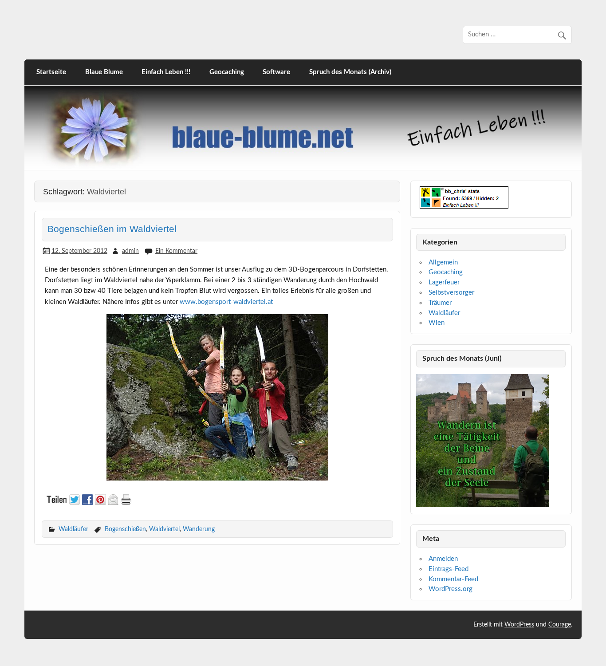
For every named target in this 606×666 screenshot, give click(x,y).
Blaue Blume (104, 72)
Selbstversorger (451, 292)
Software (276, 72)
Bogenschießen (125, 529)
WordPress (519, 625)
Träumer (440, 303)
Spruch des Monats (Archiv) (350, 72)
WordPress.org (450, 589)
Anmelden (443, 559)
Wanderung (199, 529)
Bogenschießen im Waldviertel (112, 229)
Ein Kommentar (176, 251)
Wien (437, 322)
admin (130, 251)
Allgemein (443, 262)
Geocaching (226, 72)
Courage (559, 625)
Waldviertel (164, 529)
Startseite (51, 72)
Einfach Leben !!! (166, 72)
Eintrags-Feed (448, 569)
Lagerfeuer (444, 282)
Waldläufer (73, 529)
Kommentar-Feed (453, 579)
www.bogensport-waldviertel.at (226, 302)
